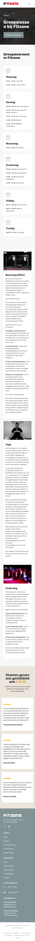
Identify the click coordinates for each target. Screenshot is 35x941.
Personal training (10, 845)
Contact (6, 878)
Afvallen (6, 841)
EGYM (6, 837)
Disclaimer (9, 935)
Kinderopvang (8, 870)
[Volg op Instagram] (8, 826)
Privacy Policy (26, 933)
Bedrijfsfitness (9, 853)
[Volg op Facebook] (5, 826)
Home (6, 862)
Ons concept (8, 866)
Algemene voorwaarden (11, 933)
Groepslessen (9, 849)
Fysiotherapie (8, 874)
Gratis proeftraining (13, 35)
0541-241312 (12, 887)
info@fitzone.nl (13, 892)
